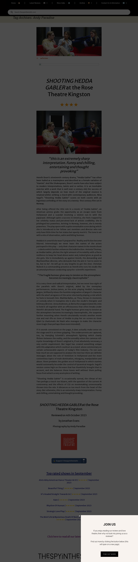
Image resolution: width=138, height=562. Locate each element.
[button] (79, 516)
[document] (69, 281)
